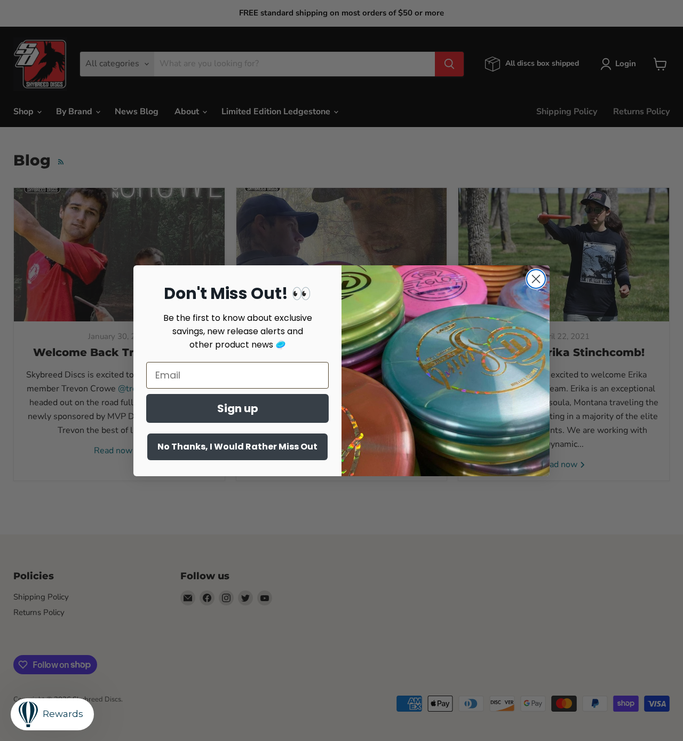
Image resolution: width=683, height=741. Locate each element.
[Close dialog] (536, 279)
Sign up (237, 408)
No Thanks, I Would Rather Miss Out (237, 446)
